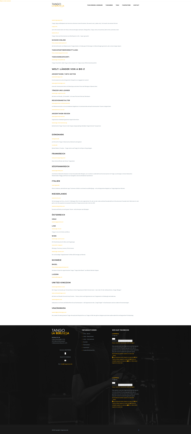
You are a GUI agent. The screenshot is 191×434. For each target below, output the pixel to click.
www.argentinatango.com (58, 83)
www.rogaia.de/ (56, 185)
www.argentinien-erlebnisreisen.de (61, 103)
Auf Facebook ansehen (123, 353)
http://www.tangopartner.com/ (60, 53)
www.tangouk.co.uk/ (57, 299)
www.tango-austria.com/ (58, 238)
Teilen (114, 355)
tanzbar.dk (54, 145)
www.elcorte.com (56, 198)
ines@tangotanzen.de (66, 364)
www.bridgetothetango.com (59, 312)
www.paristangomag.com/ (58, 158)
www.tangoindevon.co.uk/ (58, 286)
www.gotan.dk (55, 138)
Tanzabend (109, 5)
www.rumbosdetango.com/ (59, 293)
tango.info (54, 26)
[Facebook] (138, 430)
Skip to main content (5, 1)
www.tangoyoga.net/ (57, 20)
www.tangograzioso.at (57, 222)
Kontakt (136, 5)
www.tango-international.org (59, 122)
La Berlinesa (115, 333)
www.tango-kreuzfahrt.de (58, 59)
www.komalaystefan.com (58, 206)
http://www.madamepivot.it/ (59, 43)
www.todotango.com (57, 77)
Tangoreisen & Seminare (95, 5)
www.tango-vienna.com (58, 251)
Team (117, 5)
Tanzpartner (126, 5)
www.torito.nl (55, 33)
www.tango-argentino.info (58, 93)
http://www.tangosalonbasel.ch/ (60, 267)
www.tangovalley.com (57, 170)
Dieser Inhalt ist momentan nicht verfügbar (123, 343)
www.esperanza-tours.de (58, 109)
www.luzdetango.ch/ (57, 277)
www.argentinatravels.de (58, 116)
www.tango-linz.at (56, 228)
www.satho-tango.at (57, 245)
